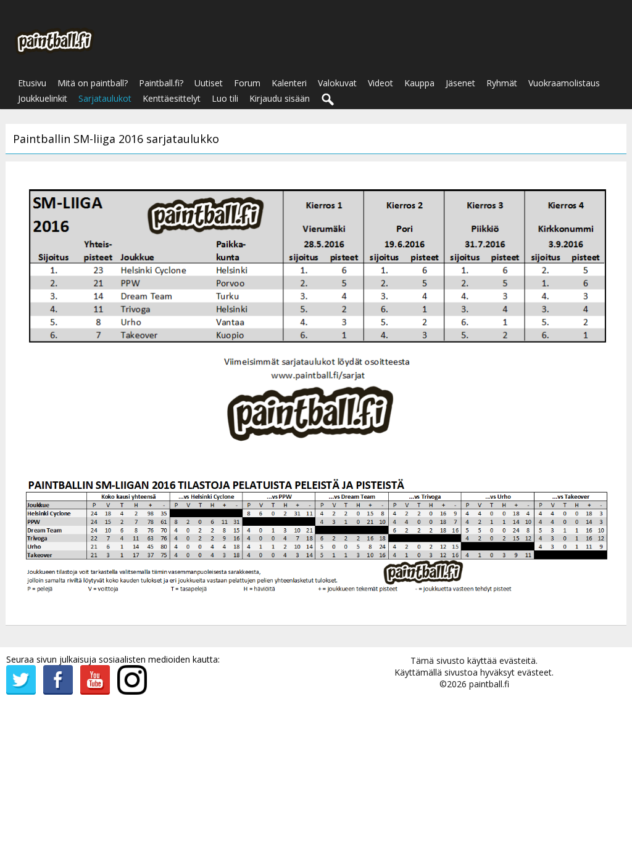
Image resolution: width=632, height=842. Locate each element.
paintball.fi (489, 684)
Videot (380, 83)
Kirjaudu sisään (279, 98)
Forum (247, 83)
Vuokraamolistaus (564, 83)
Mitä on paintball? (92, 83)
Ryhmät (501, 83)
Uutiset (208, 83)
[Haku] (328, 100)
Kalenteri (289, 83)
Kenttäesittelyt (172, 98)
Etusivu (32, 83)
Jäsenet (460, 83)
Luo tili (225, 98)
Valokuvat (337, 83)
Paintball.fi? (161, 83)
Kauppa (419, 83)
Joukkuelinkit (42, 98)
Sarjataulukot (104, 98)
